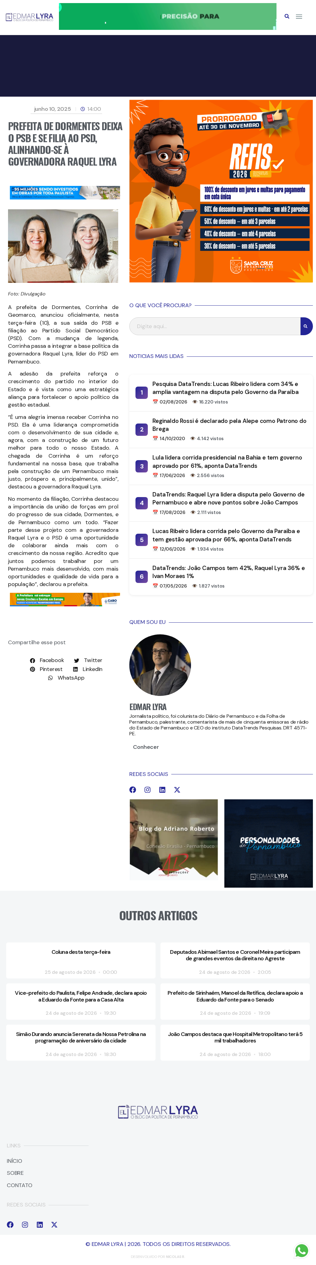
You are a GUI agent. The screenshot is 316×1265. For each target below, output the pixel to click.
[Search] (307, 326)
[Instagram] (147, 789)
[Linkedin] (162, 789)
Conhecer (146, 747)
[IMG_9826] (167, 28)
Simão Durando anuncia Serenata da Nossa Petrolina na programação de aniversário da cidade (81, 1037)
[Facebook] (132, 789)
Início (14, 1161)
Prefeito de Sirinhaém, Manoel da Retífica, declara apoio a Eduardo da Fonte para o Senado (235, 996)
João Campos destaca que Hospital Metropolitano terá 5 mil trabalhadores (235, 1037)
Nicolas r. (175, 1256)
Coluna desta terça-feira (81, 952)
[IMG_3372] (65, 197)
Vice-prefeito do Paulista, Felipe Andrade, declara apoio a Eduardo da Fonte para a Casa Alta (81, 996)
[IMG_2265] (65, 604)
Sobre (15, 1173)
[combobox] (215, 326)
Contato (19, 1185)
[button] (287, 16)
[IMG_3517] (221, 280)
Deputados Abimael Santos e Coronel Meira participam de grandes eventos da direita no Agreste (235, 955)
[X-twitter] (177, 789)
